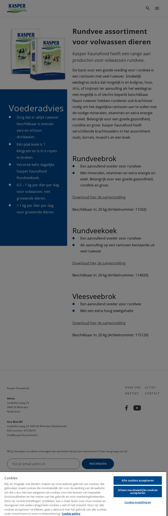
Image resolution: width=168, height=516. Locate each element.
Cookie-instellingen (137, 502)
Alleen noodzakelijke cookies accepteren (138, 491)
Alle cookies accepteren (138, 480)
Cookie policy (71, 514)
